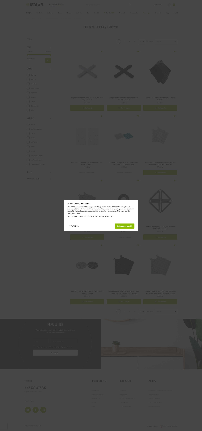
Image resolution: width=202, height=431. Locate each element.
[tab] (74, 226)
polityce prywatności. (106, 216)
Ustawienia (74, 226)
